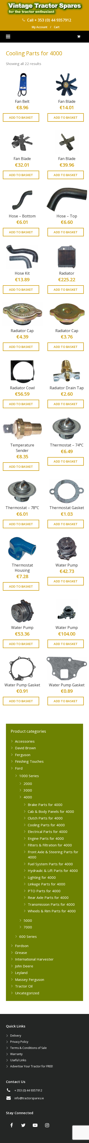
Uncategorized (27, 993)
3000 (27, 790)
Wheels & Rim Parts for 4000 (52, 911)
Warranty (16, 1054)
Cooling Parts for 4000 (46, 825)
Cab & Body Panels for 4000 (51, 811)
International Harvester (34, 959)
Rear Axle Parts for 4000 (48, 897)
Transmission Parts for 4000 (51, 904)
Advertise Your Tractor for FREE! (31, 1066)
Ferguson (22, 754)
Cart (57, 27)
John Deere (24, 966)
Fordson (21, 945)
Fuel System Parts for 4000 (50, 864)
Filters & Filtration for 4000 (50, 845)
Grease (21, 952)
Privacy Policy (19, 1042)
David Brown (25, 747)
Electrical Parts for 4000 (47, 831)
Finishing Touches (29, 761)
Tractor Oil (24, 986)
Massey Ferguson (29, 979)
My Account (39, 27)
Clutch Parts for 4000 (45, 818)
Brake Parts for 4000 (45, 804)
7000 (27, 927)
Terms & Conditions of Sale (28, 1048)
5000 (27, 920)
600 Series (28, 936)
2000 (27, 783)
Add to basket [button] (21, 117)
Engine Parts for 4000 (46, 838)
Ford (19, 768)
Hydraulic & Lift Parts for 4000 (53, 870)
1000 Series (29, 775)
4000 (27, 797)
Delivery (15, 1036)
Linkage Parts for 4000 (46, 884)
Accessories (25, 741)
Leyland (21, 972)
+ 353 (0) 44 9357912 (52, 20)
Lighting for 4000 (42, 877)
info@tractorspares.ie (29, 1098)
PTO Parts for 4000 (44, 890)
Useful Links (18, 1060)
